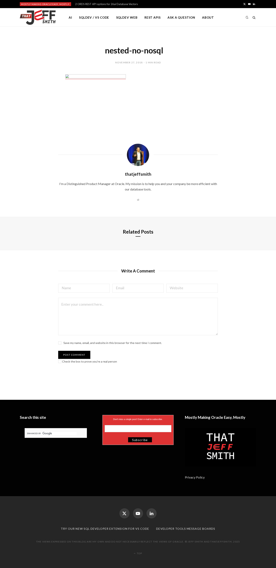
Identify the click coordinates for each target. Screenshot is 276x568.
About (208, 17)
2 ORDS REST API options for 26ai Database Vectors (106, 4)
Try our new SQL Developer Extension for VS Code (105, 528)
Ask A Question (181, 17)
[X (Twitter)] (124, 513)
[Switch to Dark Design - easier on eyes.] (247, 17)
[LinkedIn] (151, 513)
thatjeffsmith (138, 174)
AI (70, 17)
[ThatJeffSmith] (38, 17)
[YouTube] (138, 513)
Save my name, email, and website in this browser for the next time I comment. (112, 343)
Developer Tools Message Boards (185, 528)
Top (139, 553)
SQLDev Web (127, 17)
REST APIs (152, 17)
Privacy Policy (195, 477)
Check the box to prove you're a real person (89, 361)
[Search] (254, 17)
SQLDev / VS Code (94, 17)
